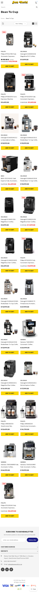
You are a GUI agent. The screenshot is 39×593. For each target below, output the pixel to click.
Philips (3, 51)
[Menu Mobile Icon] (2, 2)
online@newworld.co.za (15, 564)
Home (2, 18)
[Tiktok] (11, 569)
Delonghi (23, 51)
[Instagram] (7, 569)
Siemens (23, 339)
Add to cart (9, 66)
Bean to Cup (10, 18)
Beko (2, 176)
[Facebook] (3, 569)
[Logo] (20, 2)
